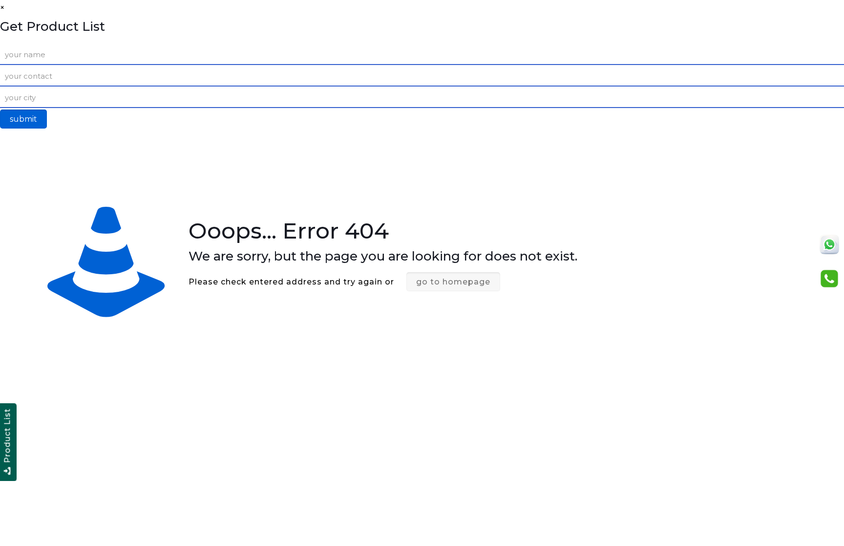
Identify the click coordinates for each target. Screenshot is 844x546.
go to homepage (453, 281)
